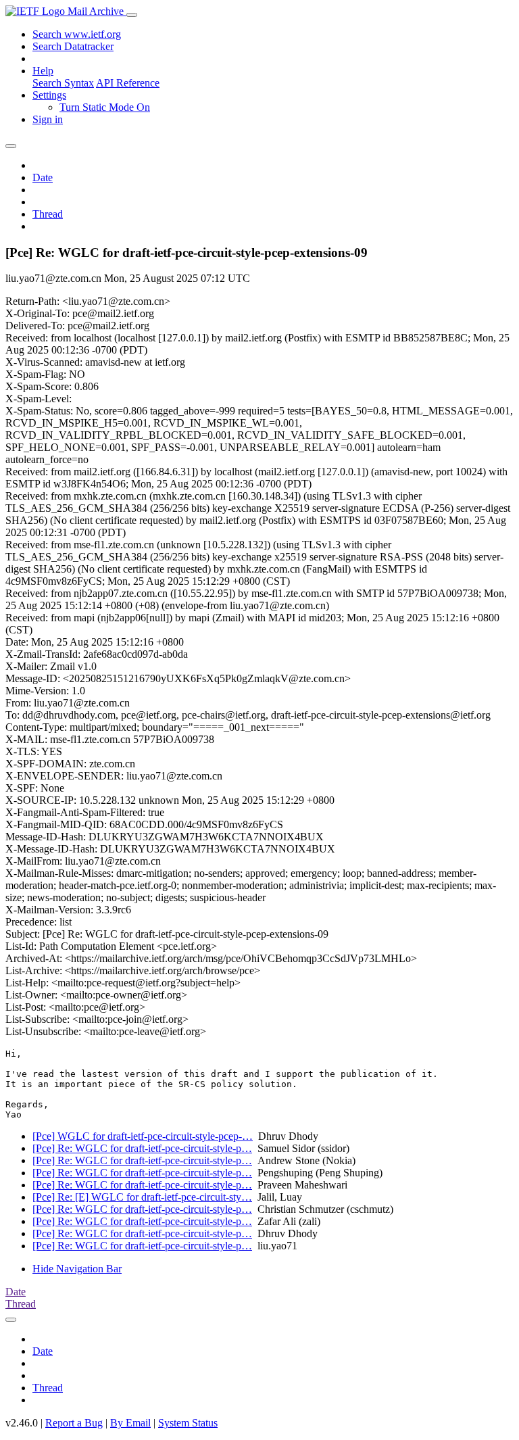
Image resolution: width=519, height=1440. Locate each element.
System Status (188, 1423)
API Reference (127, 83)
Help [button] (42, 70)
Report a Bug (74, 1423)
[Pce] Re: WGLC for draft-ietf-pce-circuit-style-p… (142, 1148)
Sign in (47, 119)
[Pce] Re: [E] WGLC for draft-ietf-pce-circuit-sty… (142, 1197)
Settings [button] (49, 95)
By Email (130, 1423)
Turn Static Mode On (104, 107)
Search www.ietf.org (76, 34)
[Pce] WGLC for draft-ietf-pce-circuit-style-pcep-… (142, 1136)
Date (42, 177)
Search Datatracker (73, 46)
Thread (47, 214)
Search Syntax (63, 83)
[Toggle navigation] (131, 15)
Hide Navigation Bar (77, 1268)
